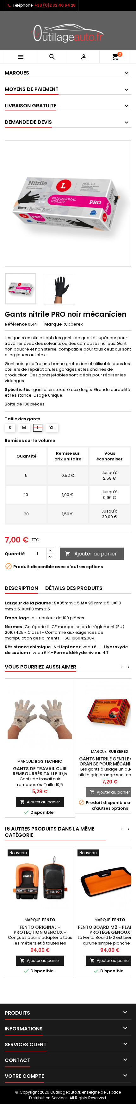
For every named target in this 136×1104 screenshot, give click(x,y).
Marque (53, 324)
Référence (16, 324)
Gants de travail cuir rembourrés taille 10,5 (40, 771)
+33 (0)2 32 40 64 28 (55, 5)
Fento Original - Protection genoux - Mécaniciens (40, 932)
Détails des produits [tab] (73, 588)
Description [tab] (21, 588)
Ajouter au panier (91, 553)
